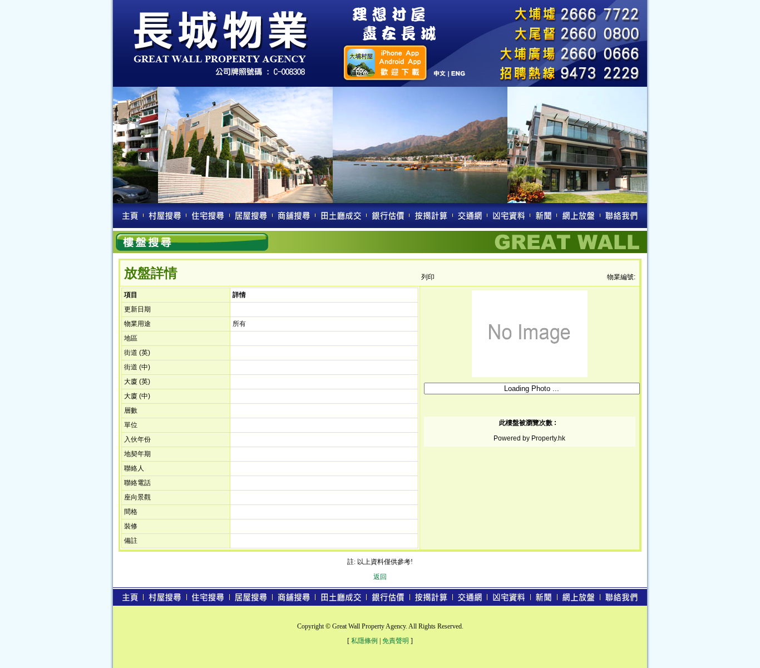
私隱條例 (364, 641)
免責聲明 (395, 641)
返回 (380, 577)
